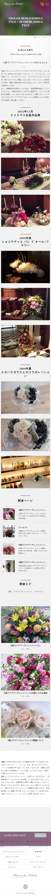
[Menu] (47, 4)
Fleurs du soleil (12, 857)
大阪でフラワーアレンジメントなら (12, 841)
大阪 (9, 591)
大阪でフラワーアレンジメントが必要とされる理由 (38, 841)
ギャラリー (39, 591)
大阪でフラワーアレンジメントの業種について (12, 846)
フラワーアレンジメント (23, 591)
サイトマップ (38, 867)
